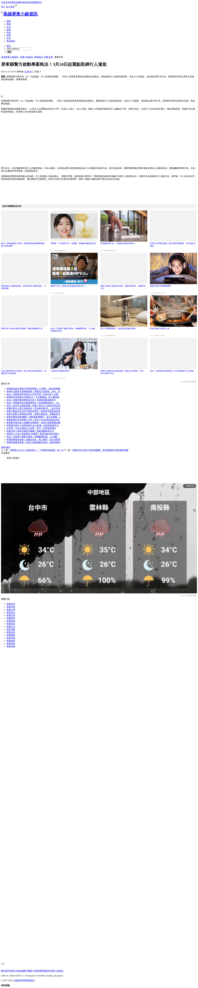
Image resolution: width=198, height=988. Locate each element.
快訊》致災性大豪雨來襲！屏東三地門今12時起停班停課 (33, 405)
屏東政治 (10, 612)
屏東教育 (10, 618)
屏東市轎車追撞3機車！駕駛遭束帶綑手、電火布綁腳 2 (33, 417)
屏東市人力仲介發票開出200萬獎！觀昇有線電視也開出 (32, 434)
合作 (8, 38)
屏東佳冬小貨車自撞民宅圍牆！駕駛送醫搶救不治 (22, 329)
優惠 (8, 21)
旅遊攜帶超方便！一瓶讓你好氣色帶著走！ (118, 243)
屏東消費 (10, 629)
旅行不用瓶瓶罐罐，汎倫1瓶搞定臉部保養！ (118, 329)
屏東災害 (10, 607)
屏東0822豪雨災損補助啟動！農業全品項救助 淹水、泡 (33, 391)
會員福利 (10, 41)
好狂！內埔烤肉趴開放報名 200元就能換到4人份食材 (172, 371)
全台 (8, 27)
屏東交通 (48, 57)
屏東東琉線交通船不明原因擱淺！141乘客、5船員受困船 (33, 388)
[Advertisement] (99, 143)
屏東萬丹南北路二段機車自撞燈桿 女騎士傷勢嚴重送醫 (33, 422)
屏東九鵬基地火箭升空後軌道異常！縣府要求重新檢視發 (33, 411)
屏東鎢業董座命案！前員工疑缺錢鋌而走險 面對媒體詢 (33, 442)
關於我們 (22, 2)
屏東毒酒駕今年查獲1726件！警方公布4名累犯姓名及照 (32, 420)
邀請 (8, 447)
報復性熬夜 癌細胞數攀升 (160, 286)
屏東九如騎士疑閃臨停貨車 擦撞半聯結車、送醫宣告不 (33, 414)
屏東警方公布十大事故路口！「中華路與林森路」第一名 (37, 450)
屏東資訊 (38, 57)
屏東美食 (10, 643)
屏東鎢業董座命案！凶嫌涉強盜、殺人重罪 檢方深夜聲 (33, 439)
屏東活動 (10, 638)
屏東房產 (10, 646)
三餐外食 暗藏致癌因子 (60, 371)
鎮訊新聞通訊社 (34, 2)
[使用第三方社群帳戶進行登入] (17, 7)
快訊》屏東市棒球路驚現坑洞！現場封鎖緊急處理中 (31, 400)
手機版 (29, 971)
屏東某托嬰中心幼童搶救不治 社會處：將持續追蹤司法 (32, 425)
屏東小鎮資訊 (26, 57)
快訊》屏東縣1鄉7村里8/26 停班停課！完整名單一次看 (32, 394)
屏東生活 (10, 626)
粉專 (8, 35)
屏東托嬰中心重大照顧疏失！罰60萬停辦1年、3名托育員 (33, 408)
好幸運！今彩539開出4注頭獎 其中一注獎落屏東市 (31, 428)
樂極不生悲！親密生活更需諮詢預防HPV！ (68, 286)
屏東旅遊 (10, 621)
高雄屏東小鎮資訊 (9, 57)
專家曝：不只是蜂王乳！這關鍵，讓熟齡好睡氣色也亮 (73, 243)
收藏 (3, 447)
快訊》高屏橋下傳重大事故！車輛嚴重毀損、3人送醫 (32, 437)
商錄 (8, 24)
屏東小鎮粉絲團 (17, 971)
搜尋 (8, 46)
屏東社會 (10, 615)
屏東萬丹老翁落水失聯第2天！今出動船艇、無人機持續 (32, 397)
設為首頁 (5, 2)
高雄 (8, 32)
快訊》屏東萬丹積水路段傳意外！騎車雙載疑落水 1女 (32, 403)
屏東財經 (10, 624)
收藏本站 (14, 2)
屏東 (8, 30)
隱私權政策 (44, 971)
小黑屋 (35, 971)
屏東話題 (10, 632)
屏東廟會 (10, 641)
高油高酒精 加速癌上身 (159, 329)
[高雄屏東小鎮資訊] (19, 13)
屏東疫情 (10, 604)
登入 (3, 7)
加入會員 (10, 7)
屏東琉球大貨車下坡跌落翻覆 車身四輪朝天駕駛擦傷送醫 (100, 450)
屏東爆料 (10, 635)
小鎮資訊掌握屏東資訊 (24, 980)
